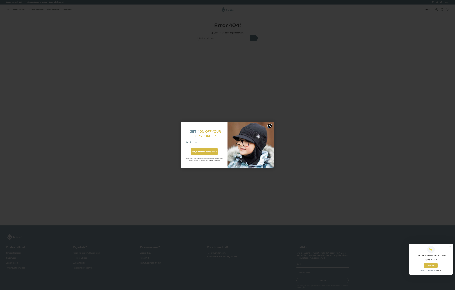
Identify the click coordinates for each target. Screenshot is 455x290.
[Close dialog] (270, 126)
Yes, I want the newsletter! (204, 151)
